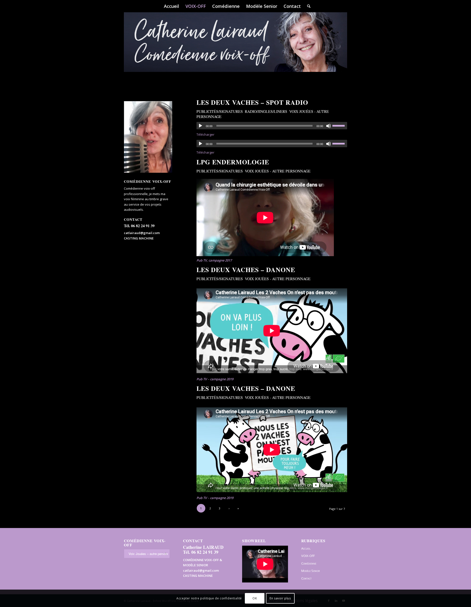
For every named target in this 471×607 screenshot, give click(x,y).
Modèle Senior (310, 570)
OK (254, 598)
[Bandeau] (235, 49)
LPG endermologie (232, 162)
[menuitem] (171, 6)
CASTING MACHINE (139, 238)
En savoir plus (280, 598)
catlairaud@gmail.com (142, 233)
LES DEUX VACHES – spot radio (252, 102)
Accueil (306, 548)
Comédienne (308, 563)
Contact (306, 578)
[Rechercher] (307, 6)
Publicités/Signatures (219, 111)
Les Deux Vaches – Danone (245, 269)
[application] (271, 125)
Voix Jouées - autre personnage (278, 171)
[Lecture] (200, 125)
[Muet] (328, 125)
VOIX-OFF (308, 556)
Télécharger (205, 134)
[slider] (339, 125)
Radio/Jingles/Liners (266, 111)
